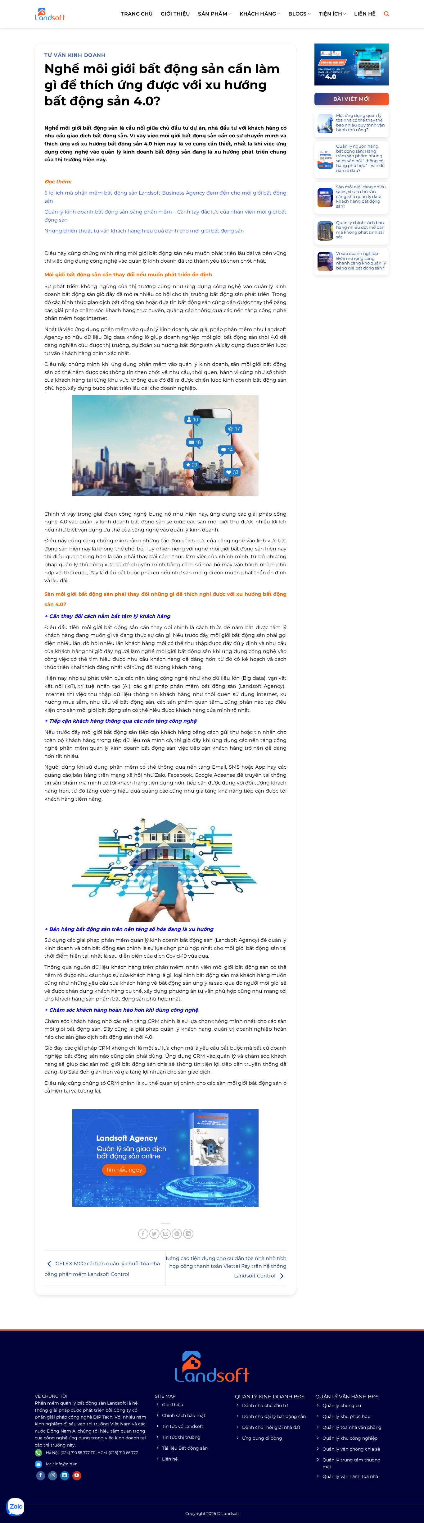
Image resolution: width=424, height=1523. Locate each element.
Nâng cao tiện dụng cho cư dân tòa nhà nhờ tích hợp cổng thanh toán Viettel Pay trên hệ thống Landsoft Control (226, 1267)
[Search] (386, 14)
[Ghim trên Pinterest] (177, 1234)
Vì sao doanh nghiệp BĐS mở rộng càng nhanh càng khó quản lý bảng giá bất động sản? (361, 260)
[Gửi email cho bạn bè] (165, 1234)
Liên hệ (365, 14)
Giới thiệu (175, 14)
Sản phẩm (212, 14)
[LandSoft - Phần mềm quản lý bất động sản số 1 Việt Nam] (66, 14)
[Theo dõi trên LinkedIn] (64, 1475)
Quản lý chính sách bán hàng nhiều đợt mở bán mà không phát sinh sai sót (360, 230)
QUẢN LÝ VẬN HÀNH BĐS (347, 1397)
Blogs (297, 14)
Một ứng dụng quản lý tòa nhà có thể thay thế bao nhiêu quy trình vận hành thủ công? (360, 122)
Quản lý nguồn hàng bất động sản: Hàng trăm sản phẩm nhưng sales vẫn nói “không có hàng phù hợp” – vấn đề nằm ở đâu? (360, 158)
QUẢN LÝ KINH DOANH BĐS (269, 1397)
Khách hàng (258, 14)
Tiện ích (330, 14)
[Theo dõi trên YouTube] (76, 1475)
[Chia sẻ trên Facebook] (143, 1234)
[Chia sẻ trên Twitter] (154, 1234)
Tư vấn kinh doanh (75, 55)
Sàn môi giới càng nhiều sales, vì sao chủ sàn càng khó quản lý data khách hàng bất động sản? (361, 197)
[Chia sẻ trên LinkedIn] (188, 1234)
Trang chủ (137, 14)
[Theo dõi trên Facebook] (40, 1475)
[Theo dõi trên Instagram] (52, 1475)
